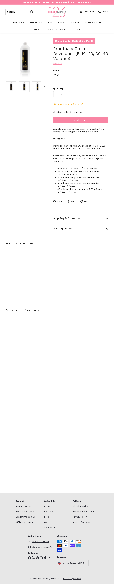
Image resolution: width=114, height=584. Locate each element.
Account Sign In (23, 506)
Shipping (57, 112)
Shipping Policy (80, 506)
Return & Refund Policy (84, 511)
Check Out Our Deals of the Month (74, 41)
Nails (61, 22)
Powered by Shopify (72, 578)
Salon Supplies (93, 22)
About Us (49, 506)
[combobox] (21, 12)
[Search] (31, 12)
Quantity (58, 88)
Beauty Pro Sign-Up (57, 29)
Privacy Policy (80, 517)
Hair (50, 22)
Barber (37, 29)
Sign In (76, 29)
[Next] (43, 86)
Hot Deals (18, 22)
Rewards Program (25, 511)
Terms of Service (81, 522)
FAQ (46, 522)
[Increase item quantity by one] (67, 94)
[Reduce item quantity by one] (56, 94)
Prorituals (31, 310)
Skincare (74, 22)
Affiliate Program (24, 522)
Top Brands (36, 22)
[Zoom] (25, 59)
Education (49, 511)
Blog (46, 517)
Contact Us (49, 527)
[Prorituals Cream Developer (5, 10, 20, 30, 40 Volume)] (13, 275)
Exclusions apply (82, 2)
